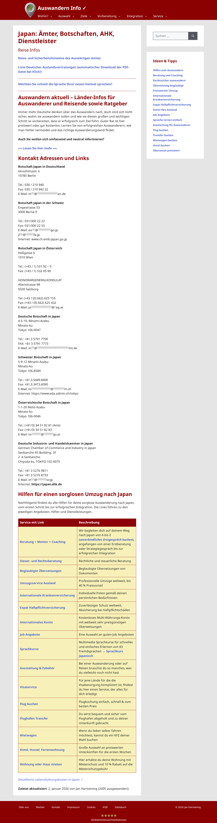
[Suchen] (192, 36)
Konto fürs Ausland (165, 109)
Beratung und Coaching (168, 75)
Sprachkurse (29, 649)
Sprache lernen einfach (167, 120)
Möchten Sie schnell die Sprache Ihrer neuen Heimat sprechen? (65, 84)
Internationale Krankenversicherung (47, 595)
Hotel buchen (161, 145)
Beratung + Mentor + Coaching (42, 542)
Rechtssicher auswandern (169, 80)
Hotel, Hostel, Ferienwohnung (42, 750)
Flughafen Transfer (34, 718)
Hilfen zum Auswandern (168, 70)
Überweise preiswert (166, 150)
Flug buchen (29, 704)
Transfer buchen (163, 135)
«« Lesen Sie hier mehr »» (37, 148)
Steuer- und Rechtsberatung (41, 561)
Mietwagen (28, 735)
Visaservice (28, 687)
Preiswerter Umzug (165, 90)
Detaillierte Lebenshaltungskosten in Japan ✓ (50, 779)
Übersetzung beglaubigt (168, 85)
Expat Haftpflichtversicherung (42, 608)
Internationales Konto (36, 622)
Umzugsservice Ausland (38, 583)
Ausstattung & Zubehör (37, 668)
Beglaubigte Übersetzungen (40, 571)
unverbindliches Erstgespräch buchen (106, 540)
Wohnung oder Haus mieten (41, 764)
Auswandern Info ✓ (62, 7)
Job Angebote (30, 634)
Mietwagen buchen (165, 140)
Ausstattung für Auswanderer (171, 125)
